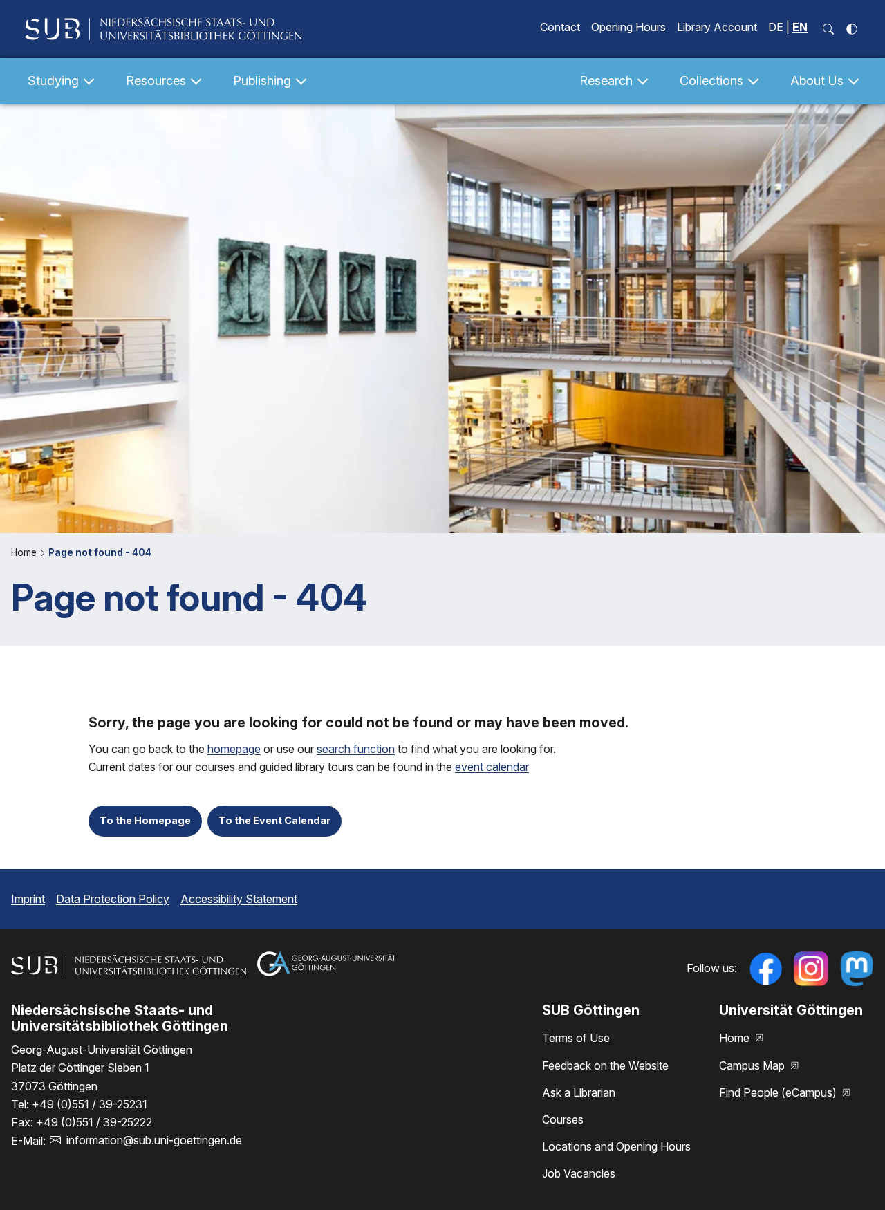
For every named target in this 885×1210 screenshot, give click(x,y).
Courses (563, 1119)
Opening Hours (628, 27)
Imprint (28, 899)
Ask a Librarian (578, 1092)
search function (356, 749)
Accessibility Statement (238, 899)
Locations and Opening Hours (616, 1146)
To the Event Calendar (274, 820)
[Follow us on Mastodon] (856, 968)
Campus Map (753, 1065)
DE (775, 27)
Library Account (717, 27)
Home (25, 552)
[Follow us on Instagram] (811, 968)
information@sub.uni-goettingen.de (154, 1140)
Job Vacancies (578, 1173)
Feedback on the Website (605, 1065)
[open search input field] (828, 29)
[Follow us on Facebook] (765, 968)
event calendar (492, 767)
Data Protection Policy (112, 899)
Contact (560, 27)
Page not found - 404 (99, 552)
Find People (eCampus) (779, 1092)
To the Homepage (145, 820)
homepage (234, 749)
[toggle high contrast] (852, 29)
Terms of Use (576, 1038)
